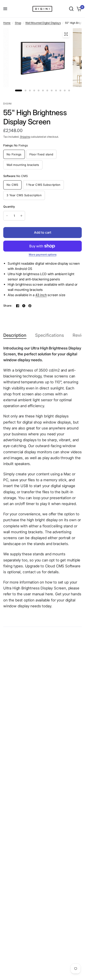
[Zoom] (66, 34)
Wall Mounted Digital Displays (43, 22)
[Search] (71, 8)
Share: (7, 305)
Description (14, 335)
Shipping (25, 136)
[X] (23, 305)
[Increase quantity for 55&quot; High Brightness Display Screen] (21, 215)
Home (6, 22)
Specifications (49, 335)
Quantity (9, 206)
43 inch (41, 295)
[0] (78, 8)
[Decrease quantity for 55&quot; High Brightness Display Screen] (6, 215)
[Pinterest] (29, 305)
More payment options (42, 254)
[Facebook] (17, 305)
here (49, 594)
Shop (18, 22)
